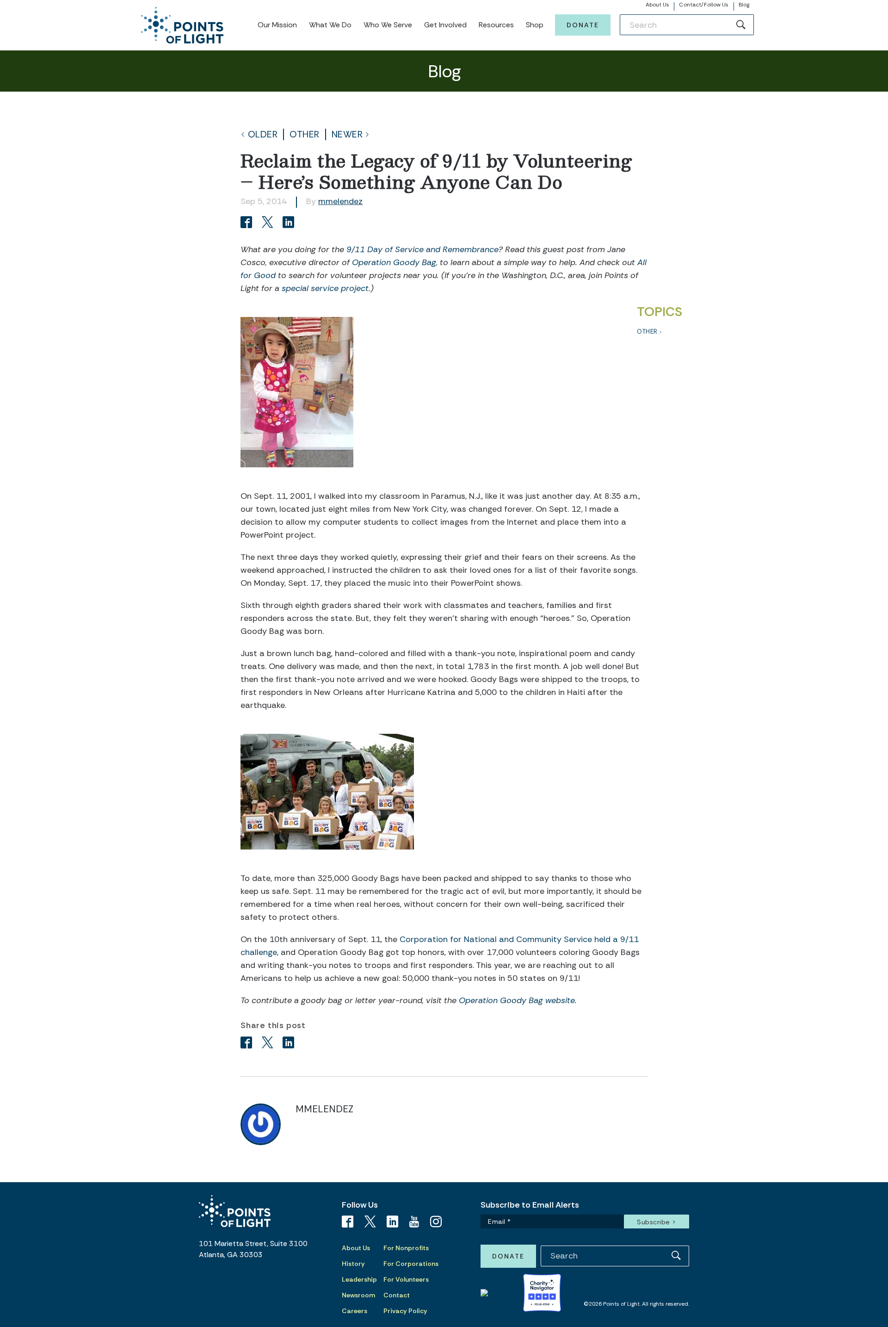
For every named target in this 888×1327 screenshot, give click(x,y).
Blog (744, 4)
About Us (658, 4)
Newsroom (358, 1295)
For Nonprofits (406, 1248)
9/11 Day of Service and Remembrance (422, 249)
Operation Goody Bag (394, 262)
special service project (325, 288)
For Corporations (410, 1263)
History (353, 1263)
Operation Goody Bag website (517, 1000)
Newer (347, 134)
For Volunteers (406, 1279)
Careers (354, 1311)
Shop (534, 25)
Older (263, 134)
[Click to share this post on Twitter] (269, 223)
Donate (583, 25)
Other (305, 134)
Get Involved (445, 25)
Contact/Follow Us (703, 4)
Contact (396, 1295)
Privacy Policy (405, 1311)
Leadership (359, 1279)
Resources (496, 25)
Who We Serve (388, 25)
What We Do (330, 25)
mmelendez (340, 201)
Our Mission (277, 25)
